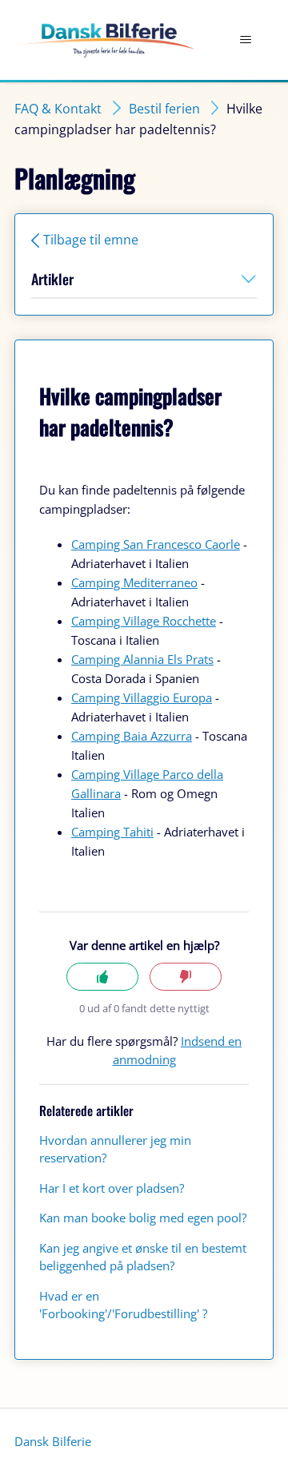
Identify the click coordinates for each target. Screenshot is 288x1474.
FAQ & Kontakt (58, 108)
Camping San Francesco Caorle (155, 544)
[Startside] (104, 40)
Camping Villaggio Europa (141, 697)
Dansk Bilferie (52, 1441)
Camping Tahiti (112, 832)
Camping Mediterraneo (134, 582)
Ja (102, 977)
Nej (186, 977)
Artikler (52, 278)
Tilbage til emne (90, 239)
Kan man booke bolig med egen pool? (142, 1218)
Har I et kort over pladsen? (111, 1188)
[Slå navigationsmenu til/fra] (245, 40)
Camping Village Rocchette (143, 621)
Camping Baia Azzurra (131, 736)
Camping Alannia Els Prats (142, 659)
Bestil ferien (164, 108)
